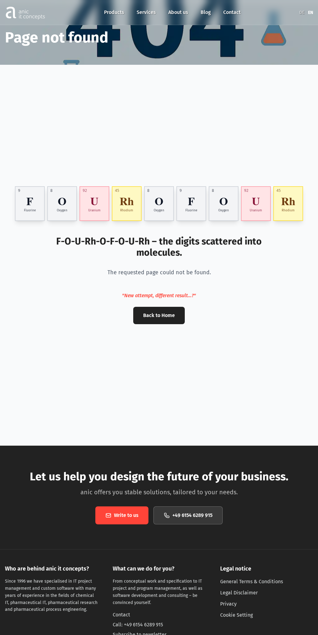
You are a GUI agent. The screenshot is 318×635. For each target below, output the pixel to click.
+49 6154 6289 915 (192, 515)
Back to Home (159, 315)
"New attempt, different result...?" (159, 295)
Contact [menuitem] (232, 12)
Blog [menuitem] (206, 12)
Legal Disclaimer (239, 593)
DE (301, 12)
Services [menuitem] (146, 12)
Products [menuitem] (114, 12)
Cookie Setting (236, 615)
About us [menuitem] (178, 12)
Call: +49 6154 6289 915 (138, 625)
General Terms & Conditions (251, 581)
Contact (121, 615)
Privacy (228, 604)
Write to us (126, 515)
